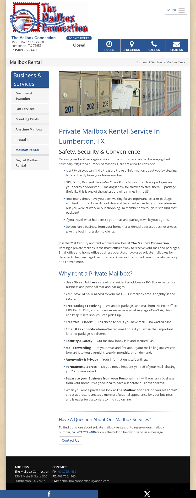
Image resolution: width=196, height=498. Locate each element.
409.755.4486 (86, 432)
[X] (147, 494)
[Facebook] (49, 494)
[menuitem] (30, 96)
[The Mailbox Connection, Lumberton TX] (98, 17)
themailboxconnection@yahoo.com (83, 481)
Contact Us (70, 440)
